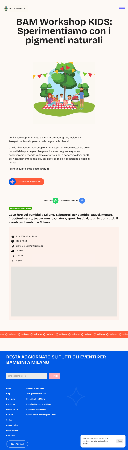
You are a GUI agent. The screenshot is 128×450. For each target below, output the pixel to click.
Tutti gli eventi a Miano (36, 394)
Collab (9, 420)
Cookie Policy (12, 425)
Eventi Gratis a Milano (35, 399)
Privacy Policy (12, 430)
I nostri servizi (12, 409)
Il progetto (10, 399)
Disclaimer (10, 436)
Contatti (10, 415)
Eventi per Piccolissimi (36, 409)
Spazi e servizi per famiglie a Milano (41, 415)
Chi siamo (10, 404)
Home (8, 388)
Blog (8, 394)
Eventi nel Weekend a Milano (38, 404)
